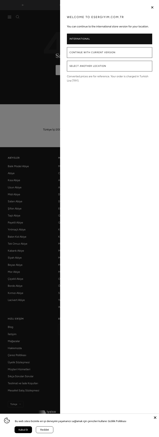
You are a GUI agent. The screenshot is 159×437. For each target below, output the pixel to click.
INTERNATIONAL (79, 38)
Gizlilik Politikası (117, 421)
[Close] (155, 418)
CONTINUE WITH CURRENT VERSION (92, 52)
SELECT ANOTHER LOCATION (87, 66)
